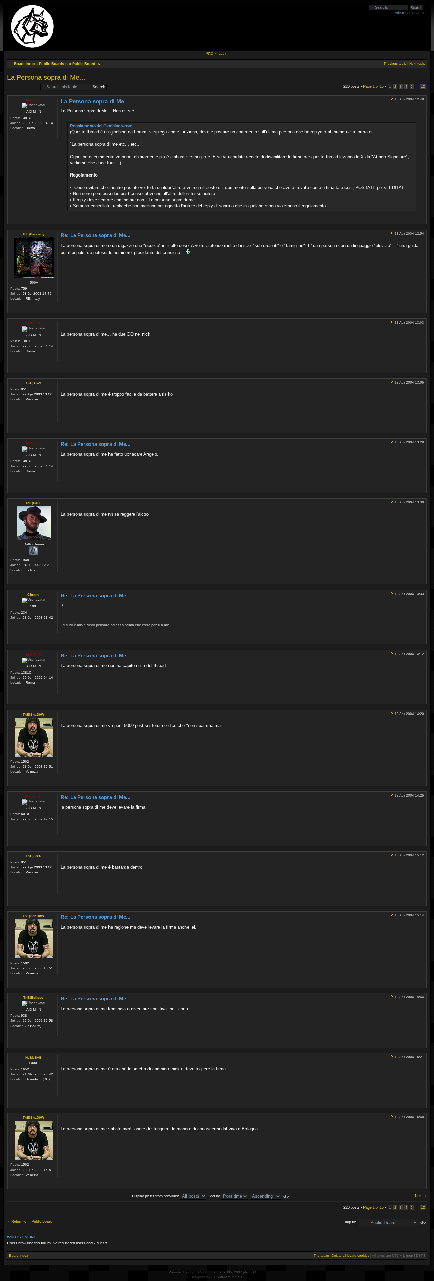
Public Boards (51, 64)
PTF (240, 1277)
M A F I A (33, 100)
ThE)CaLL (33, 503)
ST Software (221, 1277)
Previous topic (395, 63)
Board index (25, 64)
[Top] (421, 219)
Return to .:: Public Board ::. (33, 1221)
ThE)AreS (33, 383)
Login (223, 53)
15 (423, 86)
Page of (373, 86)
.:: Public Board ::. (83, 64)
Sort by (214, 1196)
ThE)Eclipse (33, 997)
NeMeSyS (33, 1057)
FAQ (209, 53)
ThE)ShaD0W (33, 714)
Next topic (417, 63)
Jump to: (349, 1222)
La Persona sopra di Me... (46, 77)
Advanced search (409, 13)
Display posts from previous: (156, 1196)
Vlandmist (33, 796)
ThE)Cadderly (33, 234)
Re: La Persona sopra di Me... (95, 235)
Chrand (33, 594)
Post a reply (17, 85)
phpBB (193, 1272)
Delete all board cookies (350, 1255)
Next (419, 1196)
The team (321, 1255)
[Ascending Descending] (270, 1196)
